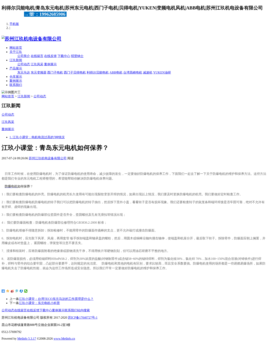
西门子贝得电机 (75, 72)
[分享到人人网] (21, 291)
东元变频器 (38, 72)
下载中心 (64, 56)
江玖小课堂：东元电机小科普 (39, 303)
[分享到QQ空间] (7, 291)
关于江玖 (15, 51)
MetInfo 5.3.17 (26, 338)
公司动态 (23, 64)
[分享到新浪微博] (12, 291)
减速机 (147, 72)
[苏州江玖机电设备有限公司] (31, 38)
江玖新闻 (15, 60)
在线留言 (37, 56)
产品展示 (15, 68)
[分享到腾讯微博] (17, 291)
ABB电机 (115, 72)
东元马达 (23, 72)
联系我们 (15, 85)
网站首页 (15, 47)
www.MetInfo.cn (64, 338)
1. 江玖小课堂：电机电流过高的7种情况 (37, 137)
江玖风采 (37, 64)
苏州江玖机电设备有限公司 (48, 158)
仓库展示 (15, 76)
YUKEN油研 (162, 72)
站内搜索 (83, 310)
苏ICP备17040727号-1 (82, 317)
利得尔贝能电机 (98, 72)
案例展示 (50, 64)
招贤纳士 (77, 56)
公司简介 (23, 56)
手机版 (14, 24)
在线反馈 (50, 56)
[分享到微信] (26, 291)
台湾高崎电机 (132, 72)
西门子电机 (55, 72)
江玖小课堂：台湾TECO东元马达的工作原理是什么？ (56, 299)
